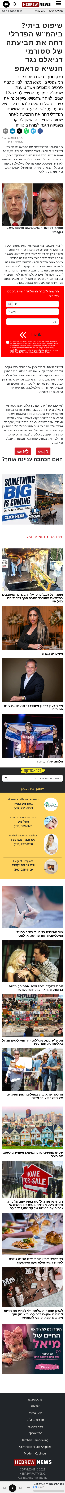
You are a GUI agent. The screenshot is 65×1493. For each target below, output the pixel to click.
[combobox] (32, 778)
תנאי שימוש (35, 1413)
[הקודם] (4, 1488)
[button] (9, 304)
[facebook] (40, 131)
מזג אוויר (40, 11)
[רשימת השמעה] (28, 1488)
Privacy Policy (33, 352)
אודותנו (35, 1406)
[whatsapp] (26, 131)
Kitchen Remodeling (35, 1440)
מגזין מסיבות (35, 1426)
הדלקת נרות (56, 11)
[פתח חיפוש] (14, 4)
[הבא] (20, 1488)
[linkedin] (12, 131)
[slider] (48, 1491)
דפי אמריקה (35, 1433)
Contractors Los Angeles (35, 1447)
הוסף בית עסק (32, 788)
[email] (5, 131)
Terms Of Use (45, 352)
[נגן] (12, 1488)
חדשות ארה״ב (35, 1420)
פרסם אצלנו (35, 1399)
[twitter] (19, 131)
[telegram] (33, 131)
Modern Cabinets (35, 1453)
